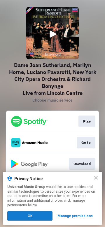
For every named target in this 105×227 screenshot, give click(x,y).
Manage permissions (75, 216)
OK (30, 216)
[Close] (96, 177)
